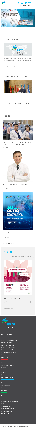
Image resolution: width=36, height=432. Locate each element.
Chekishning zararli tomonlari (16, 184)
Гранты (3, 372)
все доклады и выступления (15, 103)
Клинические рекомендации (9, 401)
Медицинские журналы (8, 408)
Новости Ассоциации (7, 365)
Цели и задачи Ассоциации (9, 340)
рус (20, 5)
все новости (7, 244)
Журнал (4, 390)
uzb (29, 5)
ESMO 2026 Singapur (12, 298)
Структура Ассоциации (8, 345)
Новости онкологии (6, 362)
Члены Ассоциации (6, 355)
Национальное (5, 385)
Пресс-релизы (5, 370)
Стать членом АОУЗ (7, 350)
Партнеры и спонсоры (7, 387)
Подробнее (8, 66)
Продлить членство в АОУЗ (9, 352)
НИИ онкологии (5, 406)
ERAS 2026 (6, 233)
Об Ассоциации (6, 335)
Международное (6, 383)
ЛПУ (2, 404)
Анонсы (3, 367)
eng (24, 5)
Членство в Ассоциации (8, 347)
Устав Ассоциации (6, 342)
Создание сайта (7, 428)
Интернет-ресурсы (6, 411)
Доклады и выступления (8, 375)
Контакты (5, 414)
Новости (4, 357)
